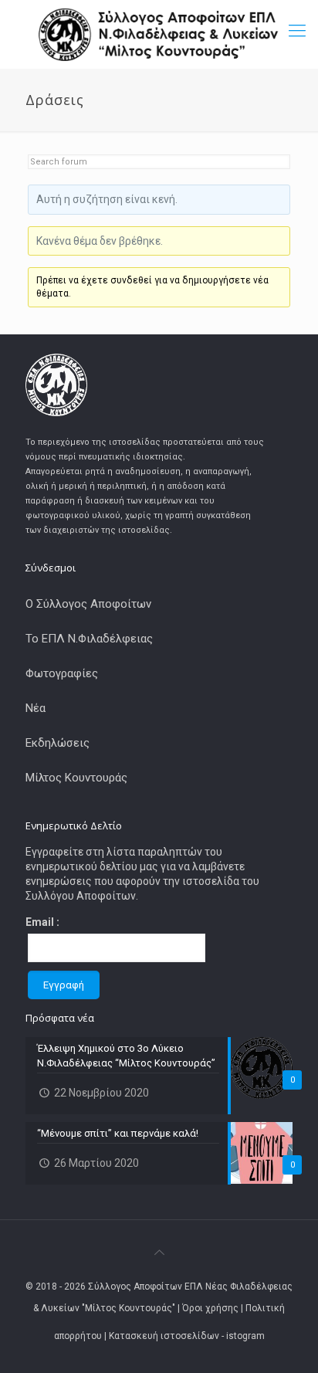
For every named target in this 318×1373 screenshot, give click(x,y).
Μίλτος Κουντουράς (76, 778)
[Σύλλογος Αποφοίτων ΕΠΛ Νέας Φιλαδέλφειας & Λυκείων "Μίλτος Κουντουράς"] (159, 34)
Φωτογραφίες (61, 673)
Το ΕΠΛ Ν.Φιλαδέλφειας (89, 639)
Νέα (35, 708)
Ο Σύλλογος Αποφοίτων (88, 604)
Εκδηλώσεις (57, 743)
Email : (42, 922)
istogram (245, 1336)
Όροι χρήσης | (213, 1308)
